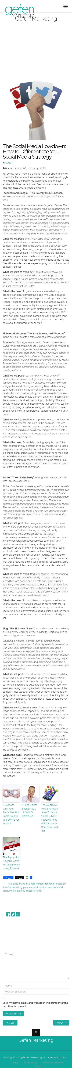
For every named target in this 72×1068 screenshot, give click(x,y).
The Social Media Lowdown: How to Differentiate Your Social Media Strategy (34, 151)
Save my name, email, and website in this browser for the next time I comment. (35, 1004)
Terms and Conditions (53, 1063)
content (40, 883)
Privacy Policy (30, 1063)
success (30, 890)
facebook (50, 883)
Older (11, 1022)
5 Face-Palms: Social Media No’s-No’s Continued (30, 810)
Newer (59, 1022)
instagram (61, 883)
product (43, 887)
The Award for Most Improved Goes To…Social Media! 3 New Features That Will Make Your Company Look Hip (49, 818)
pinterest (27, 887)
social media (9, 890)
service (52, 887)
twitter (39, 890)
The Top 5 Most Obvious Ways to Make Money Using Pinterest (11, 863)
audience (13, 883)
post (35, 887)
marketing (17, 887)
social (60, 887)
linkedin (7, 887)
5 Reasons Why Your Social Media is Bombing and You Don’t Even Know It (11, 814)
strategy (21, 890)
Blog (15, 1063)
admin (9, 163)
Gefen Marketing (36, 1040)
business (30, 883)
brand (22, 883)
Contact (38, 1066)
